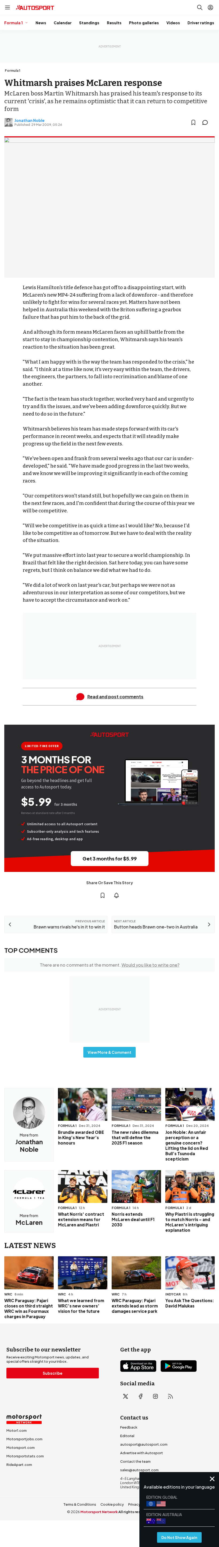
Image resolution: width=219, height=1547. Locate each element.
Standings (89, 22)
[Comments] (207, 122)
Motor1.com (16, 1430)
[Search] (199, 7)
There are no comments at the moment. (109, 965)
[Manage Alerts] (116, 895)
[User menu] (210, 7)
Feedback (128, 1427)
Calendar (63, 22)
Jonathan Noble (29, 120)
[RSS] (170, 1396)
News (41, 22)
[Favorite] (193, 122)
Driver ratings (200, 22)
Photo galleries (144, 22)
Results (114, 22)
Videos (173, 22)
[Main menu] (7, 7)
